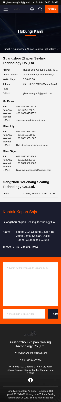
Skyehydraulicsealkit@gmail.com (33, 170)
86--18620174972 (48, 2)
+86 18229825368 (26, 156)
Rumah (7, 49)
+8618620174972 (25, 110)
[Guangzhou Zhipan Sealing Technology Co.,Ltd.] (17, 9)
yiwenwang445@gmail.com (20, 2)
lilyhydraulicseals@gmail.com (32, 145)
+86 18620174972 (26, 106)
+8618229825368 (25, 159)
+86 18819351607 (26, 131)
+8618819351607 (25, 134)
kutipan (52, 8)
